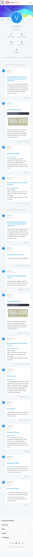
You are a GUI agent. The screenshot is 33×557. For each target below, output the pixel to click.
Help (3, 529)
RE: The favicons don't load (15, 254)
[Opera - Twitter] (13, 543)
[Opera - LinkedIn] (19, 543)
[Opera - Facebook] (10, 543)
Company (5, 537)
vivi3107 (9, 70)
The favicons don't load (14, 109)
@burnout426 (11, 157)
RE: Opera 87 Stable (13, 153)
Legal (4, 533)
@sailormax (10, 379)
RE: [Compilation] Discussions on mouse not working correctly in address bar (17, 78)
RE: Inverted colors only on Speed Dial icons (17, 183)
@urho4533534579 (12, 188)
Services (5, 525)
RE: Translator (11, 376)
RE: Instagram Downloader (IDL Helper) (16, 276)
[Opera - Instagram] (22, 543)
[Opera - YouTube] (16, 543)
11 (11, 42)
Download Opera (8, 520)
